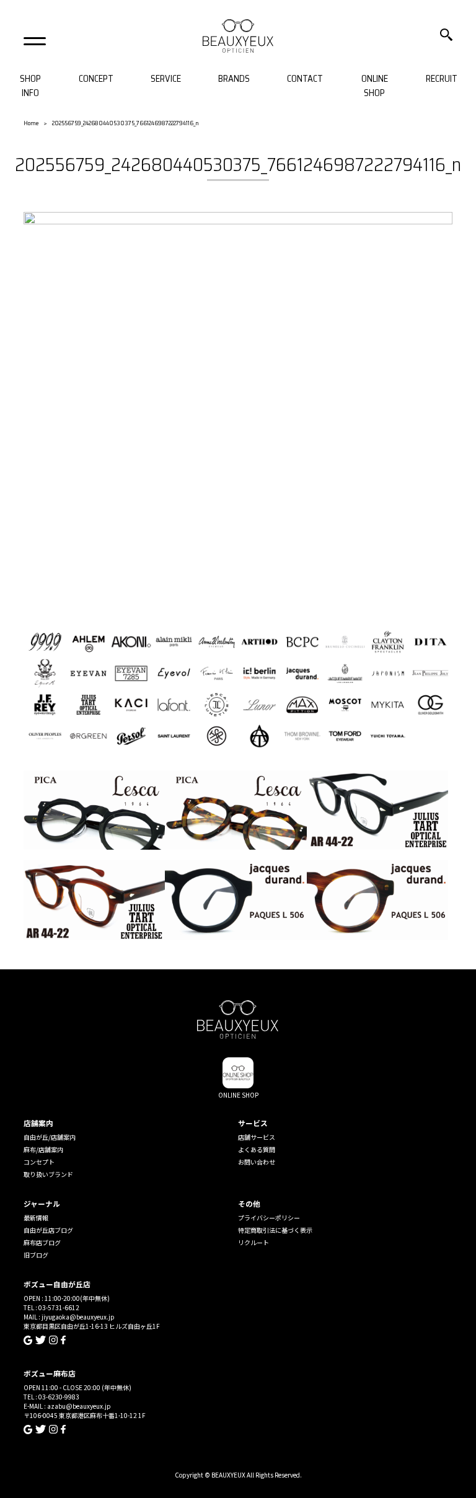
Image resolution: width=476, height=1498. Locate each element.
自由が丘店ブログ (48, 1230)
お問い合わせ (256, 1161)
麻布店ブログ (42, 1242)
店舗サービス (256, 1137)
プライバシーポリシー (269, 1217)
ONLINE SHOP (374, 86)
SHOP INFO (30, 86)
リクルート (253, 1242)
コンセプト (39, 1161)
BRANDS (234, 79)
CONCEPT (96, 79)
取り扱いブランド (48, 1174)
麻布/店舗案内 (43, 1149)
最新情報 (36, 1217)
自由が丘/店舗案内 (50, 1137)
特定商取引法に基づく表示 (275, 1230)
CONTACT (305, 79)
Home (31, 123)
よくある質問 (256, 1149)
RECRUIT (441, 79)
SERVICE (166, 79)
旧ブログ (36, 1254)
